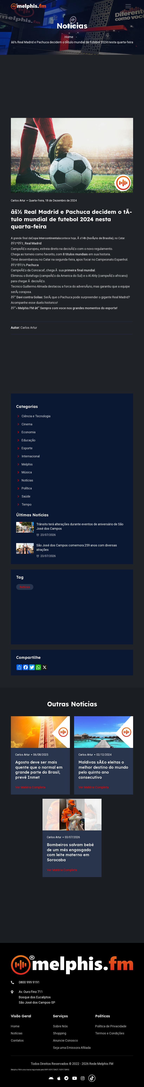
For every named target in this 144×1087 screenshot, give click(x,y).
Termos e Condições (109, 1033)
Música (27, 472)
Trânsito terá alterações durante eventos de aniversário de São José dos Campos (79, 526)
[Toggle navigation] (128, 6)
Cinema (27, 424)
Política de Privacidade (110, 1026)
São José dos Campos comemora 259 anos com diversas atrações (76, 547)
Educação (28, 440)
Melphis (27, 464)
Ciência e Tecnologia (36, 416)
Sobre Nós (60, 1026)
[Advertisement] (77, 91)
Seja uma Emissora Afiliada (72, 1048)
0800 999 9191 (29, 982)
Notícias (27, 480)
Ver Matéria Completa (30, 787)
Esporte (27, 448)
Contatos (17, 1040)
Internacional (31, 456)
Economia (28, 432)
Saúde (26, 496)
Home (69, 37)
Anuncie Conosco (65, 1040)
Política (27, 488)
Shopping (59, 1033)
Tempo (26, 504)
